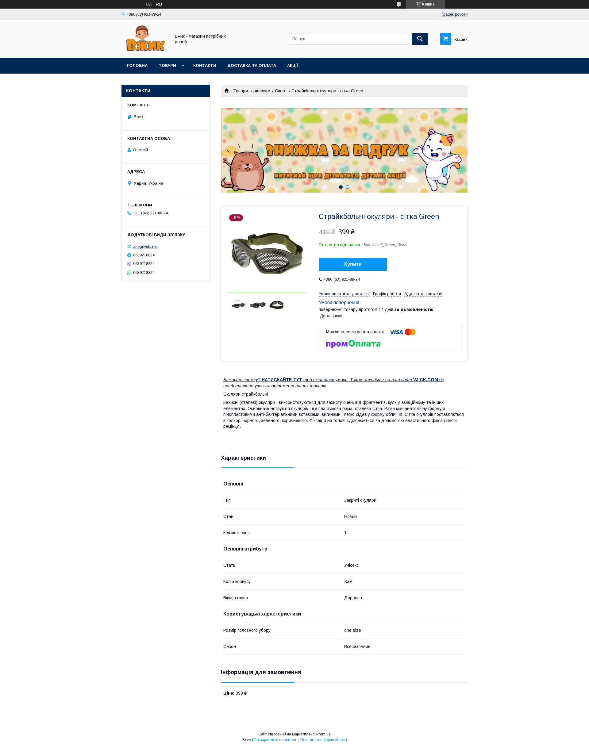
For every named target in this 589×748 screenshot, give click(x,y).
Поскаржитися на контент (276, 740)
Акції (292, 65)
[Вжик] (144, 49)
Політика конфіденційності (323, 740)
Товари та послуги (251, 90)
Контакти (204, 65)
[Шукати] (420, 39)
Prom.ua (323, 734)
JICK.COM (427, 379)
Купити (353, 264)
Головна (137, 65)
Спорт (281, 90)
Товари (167, 65)
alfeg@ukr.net (145, 246)
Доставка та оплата (251, 65)
